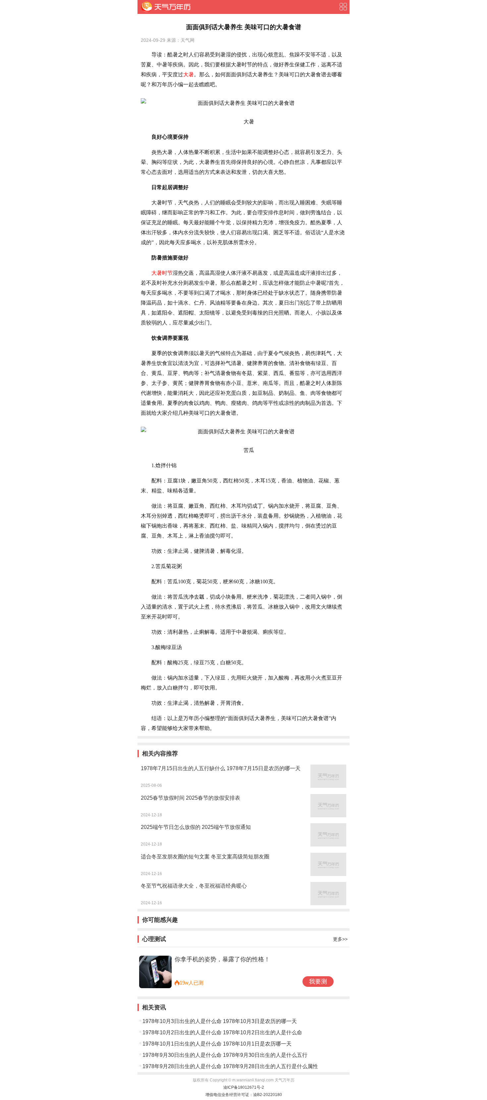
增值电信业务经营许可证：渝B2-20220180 (243, 1094)
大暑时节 (162, 273)
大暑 (188, 74)
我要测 (318, 981)
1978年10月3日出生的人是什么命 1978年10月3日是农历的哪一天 (219, 1021)
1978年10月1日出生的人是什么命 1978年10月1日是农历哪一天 (217, 1044)
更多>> (340, 939)
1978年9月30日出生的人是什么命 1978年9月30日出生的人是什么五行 (224, 1055)
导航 (343, 7)
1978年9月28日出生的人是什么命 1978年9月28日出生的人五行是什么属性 (230, 1066)
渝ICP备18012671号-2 (243, 1087)
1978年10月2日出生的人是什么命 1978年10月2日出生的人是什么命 (222, 1032)
